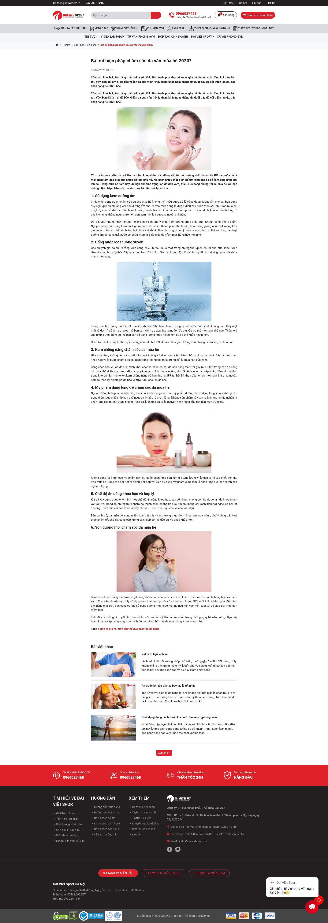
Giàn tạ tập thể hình (73, 28)
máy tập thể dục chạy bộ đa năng (138, 629)
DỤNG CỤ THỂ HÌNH (127, 28)
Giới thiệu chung (65, 813)
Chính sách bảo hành (106, 829)
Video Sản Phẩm (112, 36)
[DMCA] (74, 915)
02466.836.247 (194, 834)
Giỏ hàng (227, 15)
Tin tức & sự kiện (141, 818)
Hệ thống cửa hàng (143, 807)
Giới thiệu (227, 2)
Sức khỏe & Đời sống (85, 44)
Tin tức (243, 2)
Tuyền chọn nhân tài (144, 812)
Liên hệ (271, 2)
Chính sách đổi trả (104, 818)
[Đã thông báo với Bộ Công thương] (92, 915)
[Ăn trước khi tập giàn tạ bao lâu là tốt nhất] (113, 696)
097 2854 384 (72, 898)
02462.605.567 (235, 834)
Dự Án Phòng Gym (230, 36)
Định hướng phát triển (69, 824)
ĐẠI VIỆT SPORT (201, 36)
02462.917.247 (214, 834)
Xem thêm (164, 752)
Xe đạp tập (101, 28)
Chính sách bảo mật (68, 829)
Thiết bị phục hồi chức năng (212, 28)
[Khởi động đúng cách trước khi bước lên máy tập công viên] (113, 728)
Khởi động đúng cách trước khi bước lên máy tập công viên (180, 717)
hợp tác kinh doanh (173, 36)
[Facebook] (169, 849)
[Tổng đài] (319, 900)
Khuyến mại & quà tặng (145, 823)
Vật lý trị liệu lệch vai (155, 654)
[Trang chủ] (57, 45)
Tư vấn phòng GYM (141, 36)
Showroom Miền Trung (164, 873)
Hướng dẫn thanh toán (107, 812)
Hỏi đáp (256, 2)
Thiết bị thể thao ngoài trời (255, 28)
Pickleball (178, 28)
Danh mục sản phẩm (259, 15)
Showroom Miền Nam (209, 873)
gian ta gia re (107, 629)
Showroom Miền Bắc (118, 873)
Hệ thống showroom (65, 3)
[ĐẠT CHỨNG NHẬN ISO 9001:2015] (113, 915)
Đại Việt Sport (175, 915)
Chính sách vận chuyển (107, 823)
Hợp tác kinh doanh (143, 829)
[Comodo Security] (61, 915)
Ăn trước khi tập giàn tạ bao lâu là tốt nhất (168, 685)
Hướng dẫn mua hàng (107, 807)
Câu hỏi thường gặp (105, 834)
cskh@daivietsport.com (194, 841)
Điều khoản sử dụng (68, 835)
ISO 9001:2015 (95, 3)
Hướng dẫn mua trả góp (70, 840)
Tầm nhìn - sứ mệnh (67, 818)
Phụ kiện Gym (155, 28)
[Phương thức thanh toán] (250, 915)
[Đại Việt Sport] (68, 15)
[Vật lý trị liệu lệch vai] (113, 664)
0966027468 (73, 777)
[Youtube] (178, 849)
